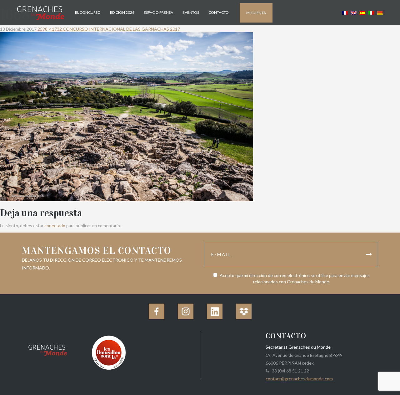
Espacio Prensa (158, 12)
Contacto (218, 12)
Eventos (190, 12)
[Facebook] (156, 311)
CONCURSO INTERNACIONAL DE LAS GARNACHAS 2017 (121, 29)
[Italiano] (371, 12)
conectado (54, 225)
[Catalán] (379, 12)
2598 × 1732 (50, 29)
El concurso (88, 12)
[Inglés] (353, 12)
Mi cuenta (256, 12)
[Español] (362, 12)
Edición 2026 (122, 12)
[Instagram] (185, 311)
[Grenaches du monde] (47, 349)
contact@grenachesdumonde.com (299, 378)
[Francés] (345, 12)
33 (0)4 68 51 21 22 (289, 370)
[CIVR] (108, 352)
